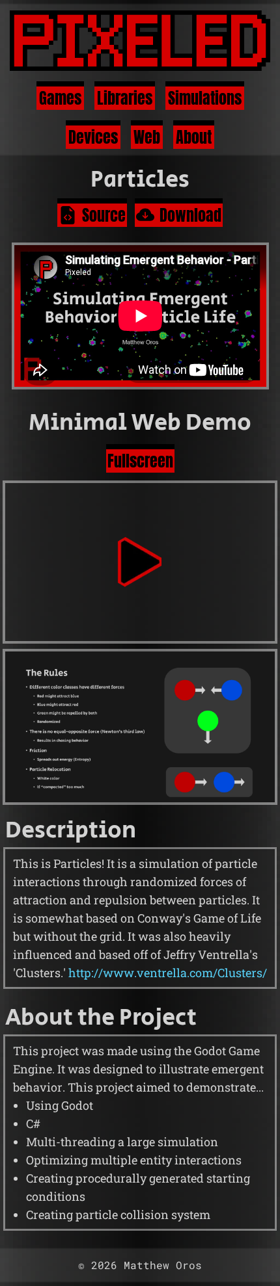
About (194, 137)
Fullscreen (140, 461)
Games (60, 98)
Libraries (124, 98)
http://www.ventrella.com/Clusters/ (167, 972)
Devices (93, 137)
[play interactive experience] (140, 561)
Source (104, 215)
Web (146, 137)
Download (190, 215)
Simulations (205, 98)
